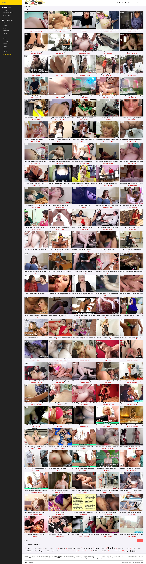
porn (128, 75)
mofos (38, 75)
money (87, 492)
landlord (36, 229)
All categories (7, 54)
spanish (107, 163)
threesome (110, 229)
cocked (111, 141)
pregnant (81, 251)
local (111, 75)
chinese (109, 119)
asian (62, 97)
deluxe (106, 404)
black (128, 141)
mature (63, 339)
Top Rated (122, 3)
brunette (121, 548)
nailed (132, 273)
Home (6, 10)
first (133, 185)
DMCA (31, 562)
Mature (5, 51)
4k (108, 339)
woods (82, 207)
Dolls (4, 28)
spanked (134, 53)
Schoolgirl (6, 31)
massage (131, 426)
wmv (39, 426)
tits (111, 536)
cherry (110, 317)
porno (62, 548)
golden (136, 426)
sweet (81, 229)
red (87, 229)
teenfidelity (38, 141)
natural (87, 470)
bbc (128, 404)
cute (60, 163)
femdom (131, 448)
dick (111, 185)
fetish (84, 273)
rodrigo (111, 97)
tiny (35, 551)
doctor (108, 426)
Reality (5, 46)
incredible (39, 31)
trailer (63, 141)
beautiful (129, 185)
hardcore (129, 295)
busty (128, 273)
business (110, 207)
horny (130, 207)
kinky (86, 97)
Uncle (4, 38)
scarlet (136, 448)
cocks (35, 295)
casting (64, 31)
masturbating (36, 382)
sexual (134, 229)
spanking (111, 404)
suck (105, 185)
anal (105, 31)
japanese (39, 53)
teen (32, 141)
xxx (84, 141)
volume (63, 251)
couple (82, 551)
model (62, 207)
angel (32, 97)
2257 (26, 562)
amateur (36, 163)
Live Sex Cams (9, 13)
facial (97, 548)
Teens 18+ (6, 41)
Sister (4, 36)
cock (57, 163)
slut (104, 207)
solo (110, 339)
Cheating (5, 49)
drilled (134, 514)
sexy (105, 317)
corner (111, 163)
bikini (84, 295)
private (131, 360)
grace (37, 339)
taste (59, 229)
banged (56, 31)
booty (134, 31)
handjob (39, 492)
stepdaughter (38, 548)
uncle (40, 404)
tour (134, 119)
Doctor (5, 25)
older (39, 317)
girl (80, 185)
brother (111, 548)
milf (87, 295)
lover (107, 141)
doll (62, 470)
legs (63, 53)
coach (87, 339)
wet (84, 119)
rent (40, 229)
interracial (83, 53)
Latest (132, 3)
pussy (81, 119)
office (34, 53)
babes (65, 551)
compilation (130, 551)
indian (110, 251)
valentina (32, 339)
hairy (108, 492)
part (39, 470)
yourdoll (62, 492)
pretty (60, 317)
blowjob (104, 551)
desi (87, 426)
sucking (135, 141)
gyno (135, 382)
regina (109, 360)
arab (85, 31)
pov (60, 75)
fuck (104, 97)
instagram (110, 295)
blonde (129, 382)
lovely (59, 251)
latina (88, 53)
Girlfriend (5, 44)
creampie (56, 360)
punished (88, 75)
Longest (141, 3)
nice (131, 229)
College (5, 33)
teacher (112, 448)
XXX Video (8, 15)
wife (135, 536)
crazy (87, 382)
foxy (82, 141)
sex (108, 31)
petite (80, 317)
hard (39, 185)
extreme (35, 31)
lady (31, 31)
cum (131, 163)
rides (56, 339)
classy (60, 404)
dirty (87, 448)
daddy (95, 551)
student (131, 75)
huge (35, 185)
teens (33, 75)
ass (128, 53)
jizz (34, 141)
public (135, 75)
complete (82, 75)
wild (104, 229)
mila (63, 404)
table (63, 273)
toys (39, 360)
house (107, 75)
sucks (134, 317)
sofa (87, 360)
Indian (5, 23)
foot (87, 273)
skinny (80, 470)
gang (62, 229)
